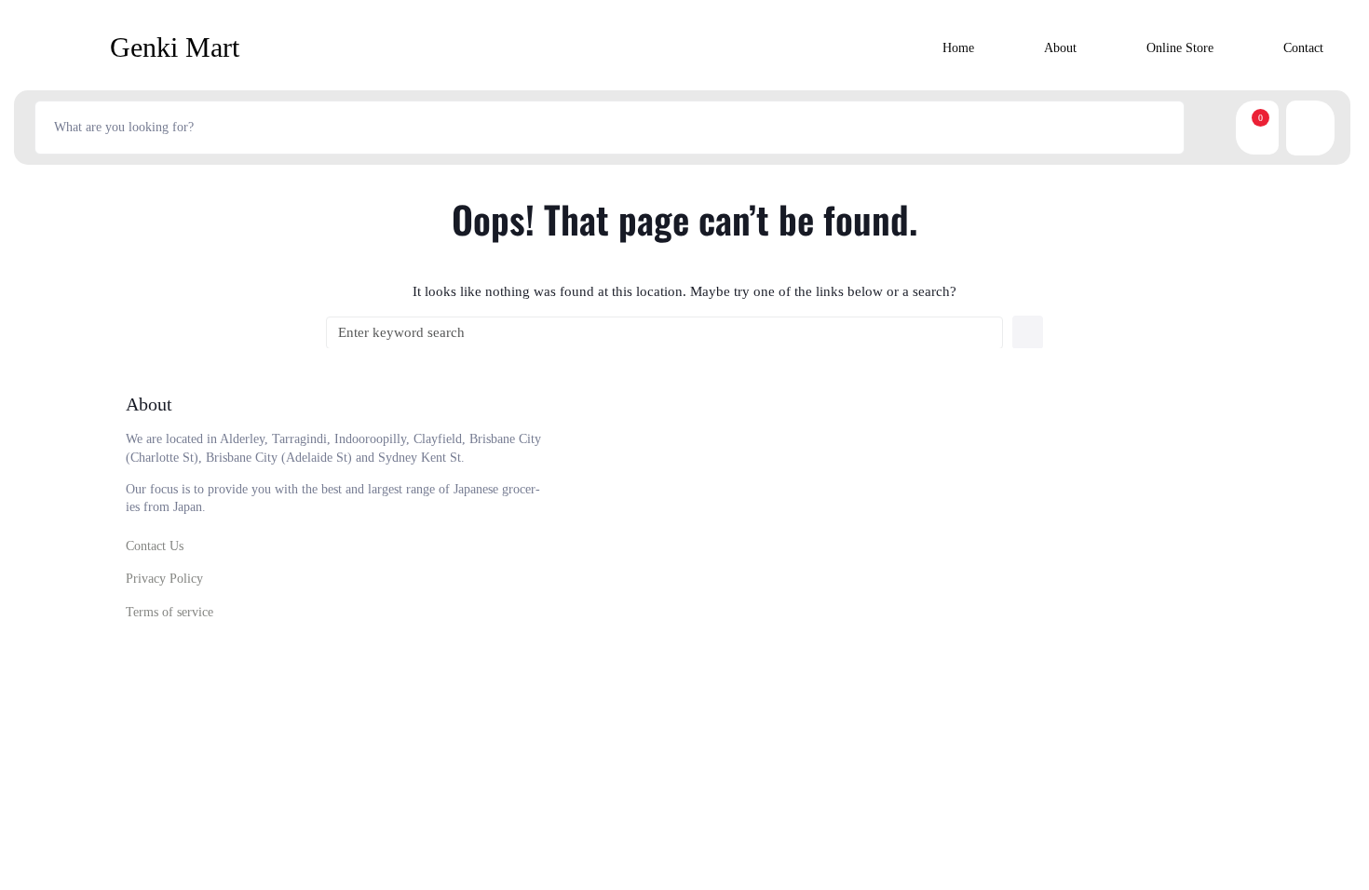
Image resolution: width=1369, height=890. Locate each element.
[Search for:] (664, 333)
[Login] (1323, 128)
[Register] (1298, 128)
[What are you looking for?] (609, 128)
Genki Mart (174, 47)
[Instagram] (1085, 609)
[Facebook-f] (1034, 609)
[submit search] (1206, 128)
